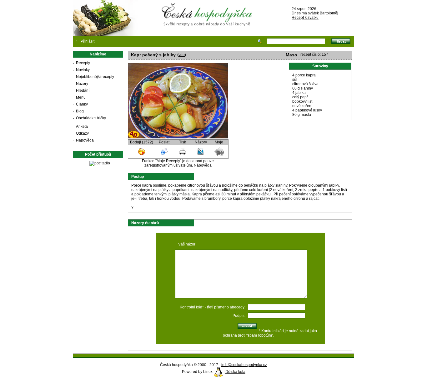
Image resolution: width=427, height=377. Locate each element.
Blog (80, 111)
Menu (81, 97)
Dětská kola (235, 371)
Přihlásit (87, 41)
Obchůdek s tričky (91, 118)
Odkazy (82, 133)
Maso (291, 54)
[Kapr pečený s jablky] (178, 137)
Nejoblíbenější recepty (95, 77)
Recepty (83, 63)
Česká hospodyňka (208, 9)
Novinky (83, 70)
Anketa (82, 126)
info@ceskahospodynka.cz (244, 365)
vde (181, 55)
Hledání (82, 90)
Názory (82, 83)
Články (82, 104)
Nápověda (85, 140)
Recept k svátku (305, 17)
